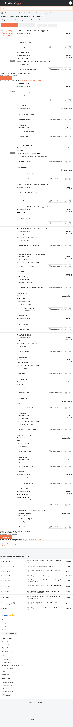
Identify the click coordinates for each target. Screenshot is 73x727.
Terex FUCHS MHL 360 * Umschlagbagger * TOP (33, 31)
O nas (4, 623)
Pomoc (4, 626)
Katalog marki (6, 674)
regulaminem (37, 80)
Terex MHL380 (22, 167)
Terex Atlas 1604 (22, 489)
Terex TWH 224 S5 (23, 83)
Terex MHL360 (22, 106)
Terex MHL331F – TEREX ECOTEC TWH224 (31, 510)
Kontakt (4, 629)
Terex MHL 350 (22, 413)
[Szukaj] (70, 8)
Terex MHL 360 (22, 357)
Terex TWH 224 (22, 398)
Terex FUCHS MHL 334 (24, 335)
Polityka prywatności (8, 662)
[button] (70, 3)
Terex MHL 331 (22, 315)
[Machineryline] (2, 13)
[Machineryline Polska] (12, 3)
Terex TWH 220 (22, 457)
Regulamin (5, 659)
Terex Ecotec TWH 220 (24, 145)
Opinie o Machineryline (8, 668)
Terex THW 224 (22, 293)
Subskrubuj (6, 78)
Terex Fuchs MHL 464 (24, 435)
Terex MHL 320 (22, 271)
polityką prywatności (27, 80)
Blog (3, 671)
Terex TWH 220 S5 (23, 53)
